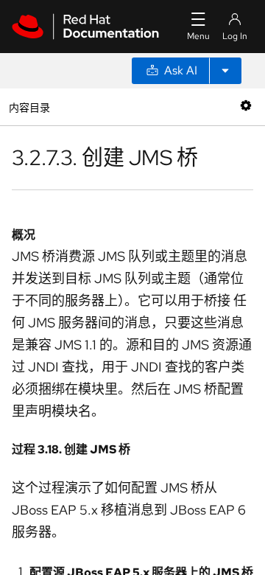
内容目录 (29, 106)
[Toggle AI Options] (225, 71)
